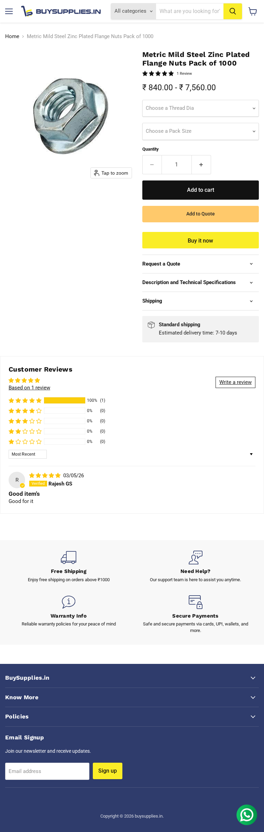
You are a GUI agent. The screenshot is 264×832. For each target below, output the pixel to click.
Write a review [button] (235, 382)
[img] (45, 475)
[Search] (232, 11)
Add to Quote (200, 213)
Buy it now (200, 240)
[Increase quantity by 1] (201, 164)
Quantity (150, 149)
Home (12, 36)
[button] (25, 400)
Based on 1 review (29, 388)
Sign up (107, 770)
